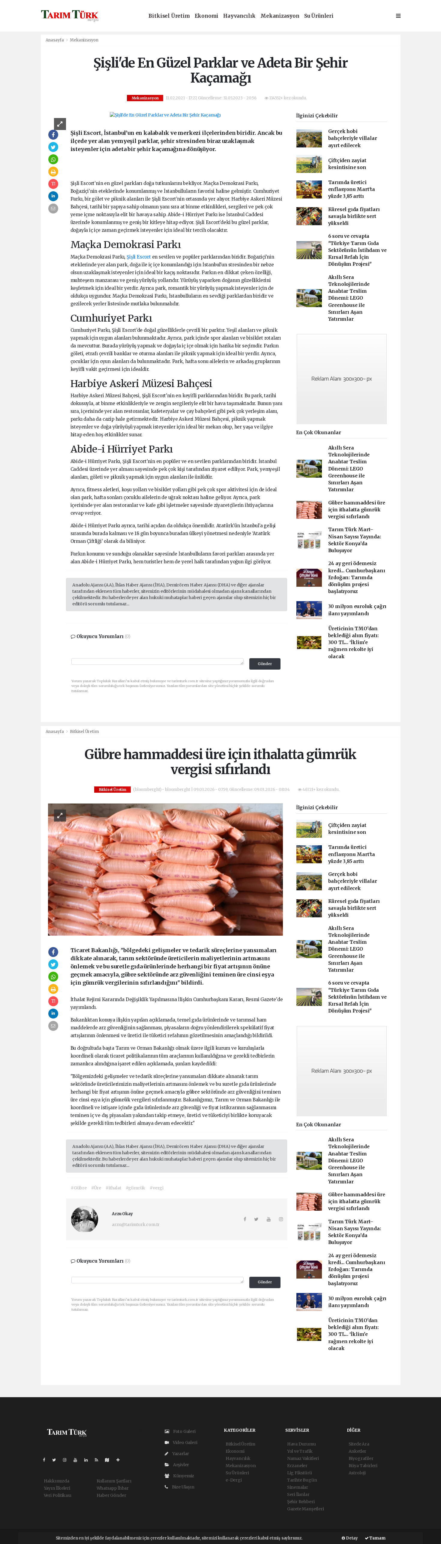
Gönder (265, 663)
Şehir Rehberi (301, 1501)
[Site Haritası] (109, 1460)
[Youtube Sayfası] (78, 1460)
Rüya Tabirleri (363, 1465)
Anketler (357, 1451)
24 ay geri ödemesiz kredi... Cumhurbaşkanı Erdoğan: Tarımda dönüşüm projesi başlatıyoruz (356, 577)
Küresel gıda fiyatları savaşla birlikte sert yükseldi (354, 216)
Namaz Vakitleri (303, 1458)
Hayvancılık (239, 16)
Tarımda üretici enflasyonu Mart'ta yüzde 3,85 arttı (351, 189)
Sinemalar (297, 1487)
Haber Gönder (111, 1495)
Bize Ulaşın (182, 1487)
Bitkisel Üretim (169, 16)
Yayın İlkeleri (57, 1488)
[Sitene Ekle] (120, 1460)
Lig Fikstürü (299, 1473)
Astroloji (357, 1473)
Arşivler (180, 1464)
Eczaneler (297, 1465)
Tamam (377, 1538)
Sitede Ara (359, 1444)
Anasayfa (55, 40)
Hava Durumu (301, 1444)
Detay (351, 1538)
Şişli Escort (139, 257)
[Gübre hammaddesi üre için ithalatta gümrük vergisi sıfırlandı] (165, 869)
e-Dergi (234, 1480)
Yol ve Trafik (300, 1451)
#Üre (96, 1188)
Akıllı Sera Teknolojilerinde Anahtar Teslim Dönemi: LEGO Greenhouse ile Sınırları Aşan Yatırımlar (349, 298)
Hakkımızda (56, 1481)
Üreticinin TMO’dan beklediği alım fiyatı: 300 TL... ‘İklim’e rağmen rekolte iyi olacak (353, 642)
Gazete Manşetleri (305, 1509)
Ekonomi (207, 16)
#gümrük (136, 1188)
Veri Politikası (57, 1495)
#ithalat (113, 1188)
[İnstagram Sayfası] (67, 1460)
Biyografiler (361, 1458)
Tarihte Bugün (302, 1480)
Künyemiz (183, 1476)
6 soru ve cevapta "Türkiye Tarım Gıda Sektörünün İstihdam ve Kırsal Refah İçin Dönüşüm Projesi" (357, 250)
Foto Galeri (184, 1431)
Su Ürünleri (319, 16)
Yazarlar (180, 1453)
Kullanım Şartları (114, 1481)
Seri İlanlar (298, 1494)
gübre (193, 1092)
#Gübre (79, 1188)
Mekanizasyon (279, 16)
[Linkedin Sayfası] (88, 1460)
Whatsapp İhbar (113, 1488)
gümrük (121, 1100)
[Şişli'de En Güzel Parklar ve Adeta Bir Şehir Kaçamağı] (165, 115)
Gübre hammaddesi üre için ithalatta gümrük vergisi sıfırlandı (356, 510)
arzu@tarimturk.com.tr (136, 1224)
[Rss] (99, 1460)
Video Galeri (184, 1442)
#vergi (157, 1188)
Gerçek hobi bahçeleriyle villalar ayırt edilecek (352, 138)
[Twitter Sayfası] (56, 1460)
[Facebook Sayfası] (46, 1460)
